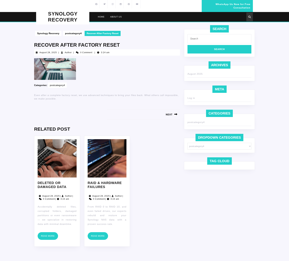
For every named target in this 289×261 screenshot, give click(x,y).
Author (68, 52)
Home (101, 17)
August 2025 (195, 73)
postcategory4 (73, 33)
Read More (49, 237)
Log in (191, 98)
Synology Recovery (48, 33)
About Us (116, 17)
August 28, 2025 (48, 52)
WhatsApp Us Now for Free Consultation (227, 7)
